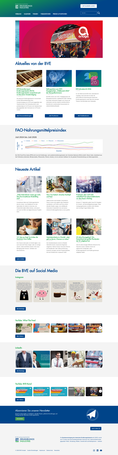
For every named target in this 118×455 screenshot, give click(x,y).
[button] (17, 39)
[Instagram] (94, 450)
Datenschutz (49, 450)
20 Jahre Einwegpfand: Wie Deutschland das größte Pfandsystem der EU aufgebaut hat (87, 239)
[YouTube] (101, 450)
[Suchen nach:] (89, 13)
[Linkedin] (97, 450)
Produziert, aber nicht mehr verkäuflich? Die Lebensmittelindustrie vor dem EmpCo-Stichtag (88, 196)
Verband (18, 14)
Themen (35, 14)
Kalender (27, 14)
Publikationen (46, 14)
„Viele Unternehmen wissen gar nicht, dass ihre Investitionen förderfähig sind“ (29, 196)
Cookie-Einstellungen (32, 450)
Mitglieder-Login (89, 6)
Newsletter (57, 450)
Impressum (42, 450)
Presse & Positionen (60, 14)
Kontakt (24, 450)
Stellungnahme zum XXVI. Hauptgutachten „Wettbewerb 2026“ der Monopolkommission (58, 91)
